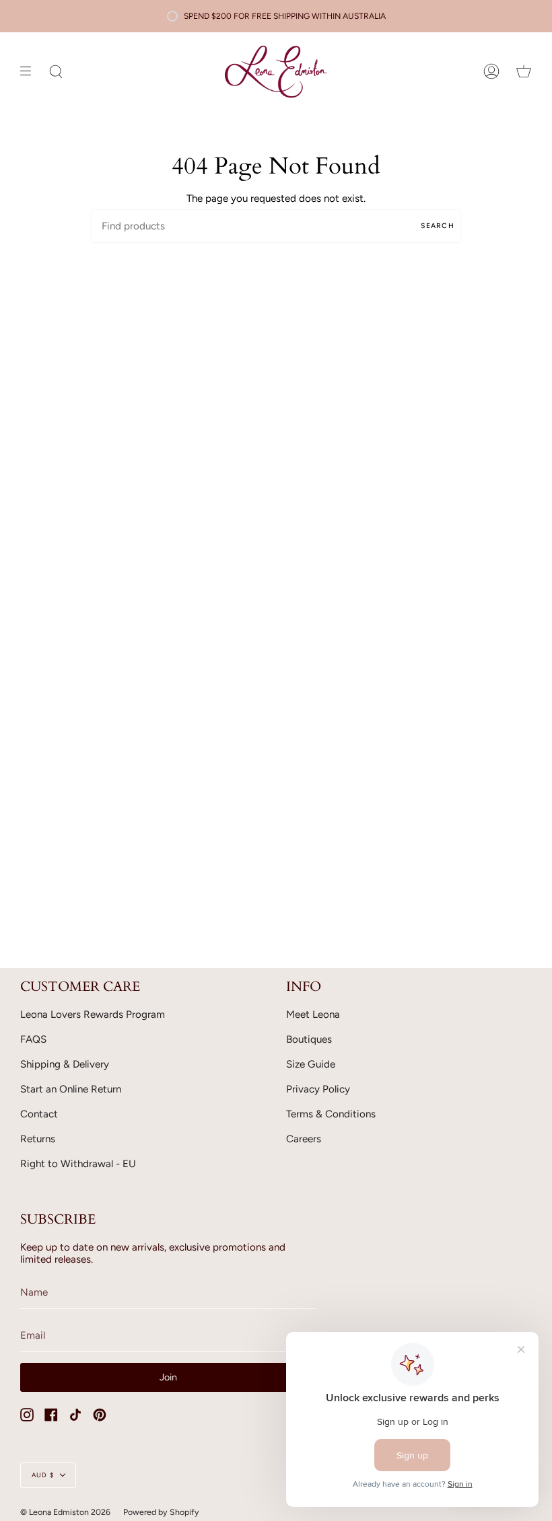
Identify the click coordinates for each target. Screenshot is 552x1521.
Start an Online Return (70, 1089)
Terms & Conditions (331, 1114)
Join (168, 1377)
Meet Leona (313, 1014)
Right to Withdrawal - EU (78, 1164)
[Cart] (524, 71)
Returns (37, 1139)
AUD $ (43, 1475)
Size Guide (310, 1064)
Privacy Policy (318, 1089)
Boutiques (309, 1039)
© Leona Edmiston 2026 (65, 1512)
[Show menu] (30, 71)
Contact (39, 1114)
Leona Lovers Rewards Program (92, 1014)
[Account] (491, 71)
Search (437, 225)
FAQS (33, 1039)
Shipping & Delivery (64, 1064)
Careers (303, 1139)
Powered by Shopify (161, 1512)
